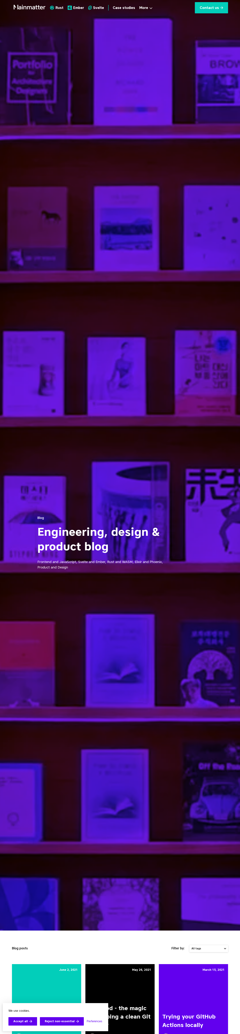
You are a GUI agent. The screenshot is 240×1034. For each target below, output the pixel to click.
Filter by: (178, 948)
